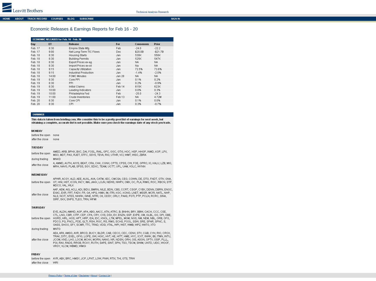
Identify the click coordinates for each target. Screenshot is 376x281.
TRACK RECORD (37, 18)
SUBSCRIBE (87, 18)
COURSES (57, 18)
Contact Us (104, 275)
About (94, 275)
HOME (6, 18)
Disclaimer (84, 275)
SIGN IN (175, 18)
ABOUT (19, 18)
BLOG (71, 18)
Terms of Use (70, 275)
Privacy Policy (55, 275)
